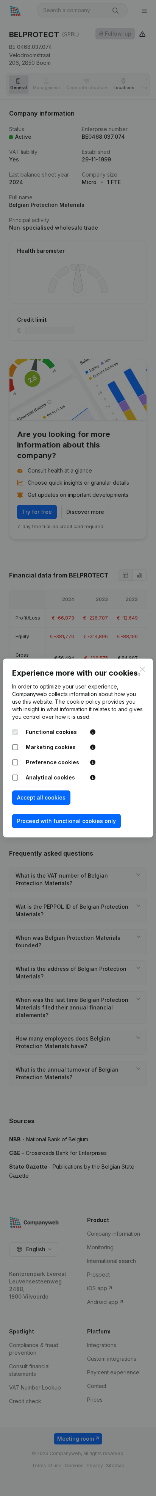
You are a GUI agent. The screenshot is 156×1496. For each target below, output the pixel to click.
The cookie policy (78, 701)
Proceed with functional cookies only (66, 821)
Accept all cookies (41, 797)
